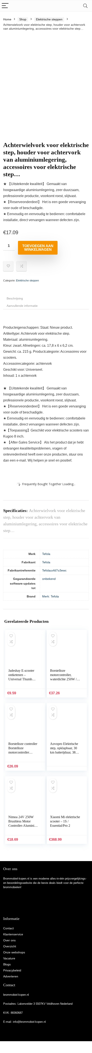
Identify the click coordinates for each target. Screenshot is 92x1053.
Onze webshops (14, 952)
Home (7, 19)
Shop (22, 19)
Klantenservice (13, 934)
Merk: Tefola (50, 596)
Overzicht (9, 946)
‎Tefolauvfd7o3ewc (54, 570)
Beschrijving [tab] (15, 298)
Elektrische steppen (49, 19)
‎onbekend (49, 578)
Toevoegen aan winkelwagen (37, 248)
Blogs (7, 964)
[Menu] (5, 6)
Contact (8, 928)
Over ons (9, 940)
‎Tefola (46, 554)
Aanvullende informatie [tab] (22, 305)
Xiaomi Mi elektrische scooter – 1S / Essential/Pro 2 (65, 821)
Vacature (9, 958)
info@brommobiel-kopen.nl (29, 1021)
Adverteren (10, 976)
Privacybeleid (12, 970)
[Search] (85, 6)
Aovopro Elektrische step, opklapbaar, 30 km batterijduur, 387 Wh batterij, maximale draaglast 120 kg (65, 752)
